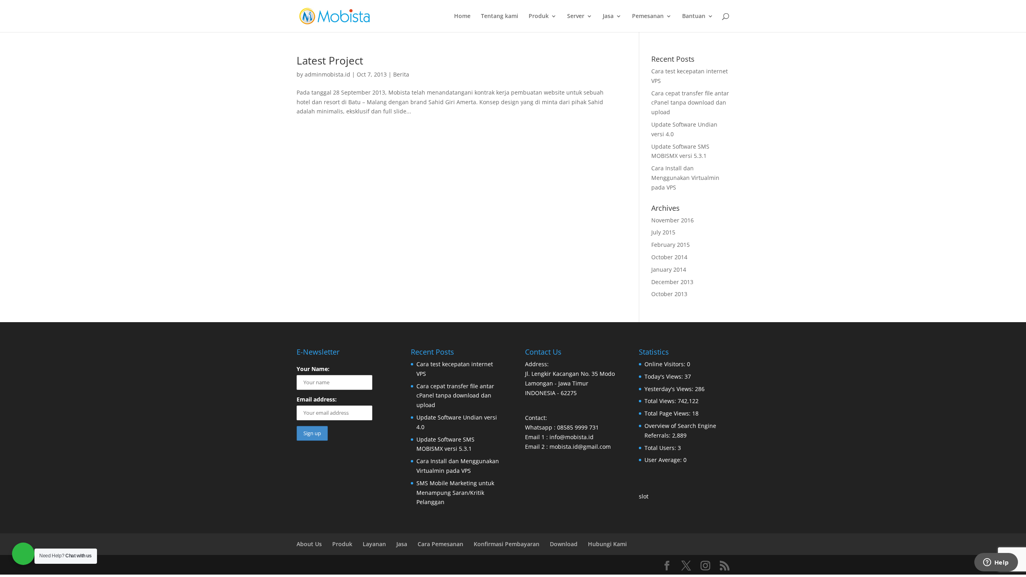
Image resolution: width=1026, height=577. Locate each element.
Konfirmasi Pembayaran (506, 544)
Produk (539, 16)
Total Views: (661, 401)
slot (643, 496)
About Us (309, 544)
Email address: (317, 399)
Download (564, 544)
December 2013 (672, 282)
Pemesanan (648, 16)
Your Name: (313, 369)
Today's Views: (664, 376)
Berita (401, 74)
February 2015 (670, 244)
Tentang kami (499, 16)
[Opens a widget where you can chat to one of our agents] (996, 563)
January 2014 (668, 269)
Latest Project (330, 60)
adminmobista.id (327, 74)
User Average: (663, 460)
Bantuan (693, 16)
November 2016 (672, 220)
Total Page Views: (668, 413)
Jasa (608, 16)
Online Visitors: (665, 364)
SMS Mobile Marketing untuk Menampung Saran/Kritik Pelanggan (455, 492)
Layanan (374, 544)
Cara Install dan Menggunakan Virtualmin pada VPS (685, 177)
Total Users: (661, 448)
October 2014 (669, 257)
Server (575, 16)
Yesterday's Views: (669, 389)
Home (462, 16)
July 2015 (663, 232)
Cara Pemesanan (440, 544)
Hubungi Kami (607, 544)
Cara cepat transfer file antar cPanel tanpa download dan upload (690, 102)
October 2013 (669, 294)
